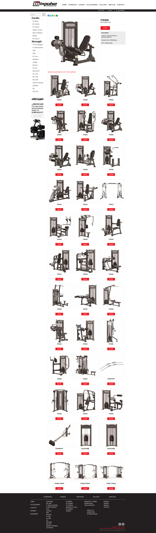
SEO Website (104, 530)
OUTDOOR (49, 527)
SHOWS (106, 503)
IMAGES (106, 505)
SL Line (35, 74)
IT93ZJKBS (111, 448)
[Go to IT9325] (111, 331)
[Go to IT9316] (111, 226)
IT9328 (85, 100)
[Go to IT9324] (86, 331)
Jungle (35, 62)
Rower (35, 36)
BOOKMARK (34, 514)
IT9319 (111, 274)
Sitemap (33, 511)
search (114, 10)
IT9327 (85, 379)
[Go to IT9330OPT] (60, 435)
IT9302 (111, 100)
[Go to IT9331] (86, 400)
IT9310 (59, 204)
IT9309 (111, 169)
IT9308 (85, 169)
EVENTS (106, 501)
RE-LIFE (35, 80)
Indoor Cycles (37, 30)
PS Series (36, 39)
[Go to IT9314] (60, 226)
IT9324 (85, 344)
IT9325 (111, 344)
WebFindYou (121, 530)
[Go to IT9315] (86, 226)
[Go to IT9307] (60, 156)
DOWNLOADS (88, 503)
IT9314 (59, 239)
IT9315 (85, 239)
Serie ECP (36, 71)
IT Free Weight (38, 44)
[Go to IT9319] (111, 261)
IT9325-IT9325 (59, 483)
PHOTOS (106, 507)
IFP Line (35, 77)
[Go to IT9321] (86, 296)
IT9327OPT (111, 379)
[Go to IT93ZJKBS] (111, 435)
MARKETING (91, 512)
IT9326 (59, 379)
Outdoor (35, 85)
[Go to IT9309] (111, 156)
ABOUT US (90, 510)
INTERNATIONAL (92, 514)
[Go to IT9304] (86, 121)
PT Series (36, 27)
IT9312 (85, 204)
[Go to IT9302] (111, 87)
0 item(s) (110, 10)
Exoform (36, 59)
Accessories (92, 4)
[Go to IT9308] (86, 156)
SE (34, 88)
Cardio (82, 4)
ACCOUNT (101, 10)
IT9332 (111, 414)
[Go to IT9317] (60, 261)
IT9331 (85, 414)
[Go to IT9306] (111, 121)
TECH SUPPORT (89, 505)
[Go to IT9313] (111, 191)
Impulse (112, 4)
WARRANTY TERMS (90, 501)
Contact (121, 4)
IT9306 (111, 135)
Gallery (103, 4)
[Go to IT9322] (111, 296)
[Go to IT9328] (86, 87)
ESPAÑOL (122, 10)
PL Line (35, 56)
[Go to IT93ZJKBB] (86, 435)
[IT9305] (73, 43)
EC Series (36, 24)
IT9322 (111, 309)
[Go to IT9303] (60, 121)
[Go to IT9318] (86, 261)
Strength (72, 4)
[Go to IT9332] (111, 400)
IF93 (34, 53)
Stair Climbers (37, 33)
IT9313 (111, 204)
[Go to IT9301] (60, 87)
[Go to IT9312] (86, 191)
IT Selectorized (38, 47)
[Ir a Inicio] (45, 6)
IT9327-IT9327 (111, 483)
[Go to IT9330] (60, 400)
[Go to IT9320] (60, 296)
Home (64, 4)
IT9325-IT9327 (85, 483)
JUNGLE (48, 511)
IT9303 (59, 135)
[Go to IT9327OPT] (111, 366)
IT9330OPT (59, 448)
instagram (116, 10)
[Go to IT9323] (60, 331)
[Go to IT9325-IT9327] (86, 470)
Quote (105, 28)
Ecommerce (111, 530)
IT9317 (59, 274)
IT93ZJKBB (85, 448)
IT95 (34, 50)
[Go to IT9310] (60, 191)
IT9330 (59, 414)
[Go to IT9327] (86, 366)
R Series (35, 21)
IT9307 (59, 169)
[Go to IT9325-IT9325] (60, 470)
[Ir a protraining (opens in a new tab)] (37, 118)
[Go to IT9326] (60, 366)
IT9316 (111, 239)
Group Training (38, 82)
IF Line (35, 68)
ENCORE (49, 522)
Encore (35, 65)
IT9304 (85, 135)
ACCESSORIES (35, 504)
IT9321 (85, 309)
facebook (118, 10)
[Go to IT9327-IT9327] (111, 470)
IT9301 (59, 100)
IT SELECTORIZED (52, 505)
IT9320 (59, 309)
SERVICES (80, 497)
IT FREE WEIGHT (51, 507)
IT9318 (85, 274)
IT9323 (59, 344)
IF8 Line (35, 91)
